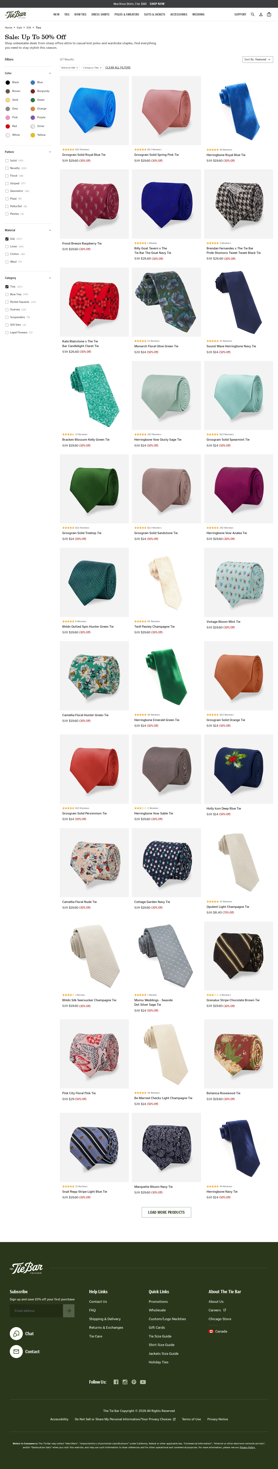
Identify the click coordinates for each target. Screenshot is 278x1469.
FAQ (92, 1310)
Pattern (9, 152)
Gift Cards (157, 1327)
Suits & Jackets (154, 14)
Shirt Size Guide (161, 1345)
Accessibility (59, 1419)
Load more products (166, 1212)
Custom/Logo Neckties (167, 1319)
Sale (19, 27)
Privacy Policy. (247, 1447)
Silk (28, 27)
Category (10, 278)
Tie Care (95, 1336)
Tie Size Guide (160, 1336)
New (56, 14)
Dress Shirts (101, 14)
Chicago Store (220, 1319)
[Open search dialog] (253, 14)
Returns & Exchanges (106, 1327)
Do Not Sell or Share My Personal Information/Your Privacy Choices (123, 1419)
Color (8, 73)
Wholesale (157, 1310)
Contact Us (98, 1301)
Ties (67, 14)
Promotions (158, 1301)
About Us (216, 1301)
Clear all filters (118, 67)
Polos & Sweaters (127, 14)
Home (8, 27)
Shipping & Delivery (105, 1319)
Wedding (198, 14)
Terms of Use (191, 1419)
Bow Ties (80, 14)
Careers (215, 1310)
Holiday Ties (159, 1362)
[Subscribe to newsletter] (68, 1310)
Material (10, 230)
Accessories (179, 14)
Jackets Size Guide (163, 1353)
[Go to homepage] (15, 14)
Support (240, 14)
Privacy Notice (217, 1419)
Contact (32, 1351)
